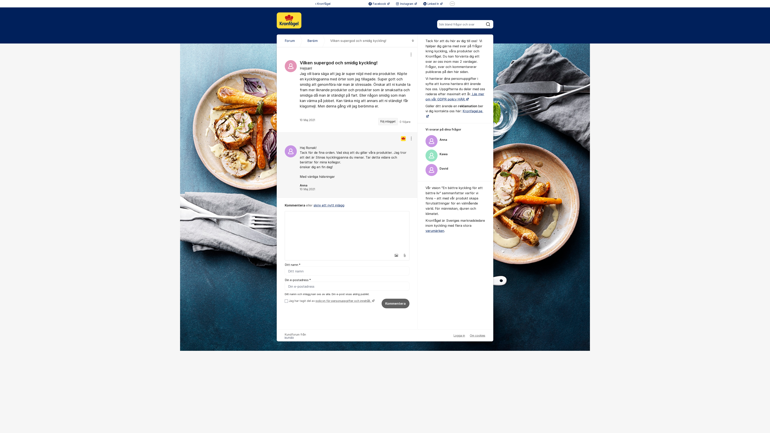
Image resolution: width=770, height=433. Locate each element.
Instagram (407, 3)
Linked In (434, 3)
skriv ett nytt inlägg (329, 205)
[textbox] (347, 231)
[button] (396, 255)
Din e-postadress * (298, 280)
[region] (347, 89)
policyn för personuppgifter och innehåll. (344, 301)
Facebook (380, 3)
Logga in (459, 335)
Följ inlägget (388, 121)
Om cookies (477, 335)
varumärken (435, 231)
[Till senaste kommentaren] (412, 40)
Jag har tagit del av (330, 301)
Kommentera (395, 303)
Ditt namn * (292, 265)
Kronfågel (323, 3)
